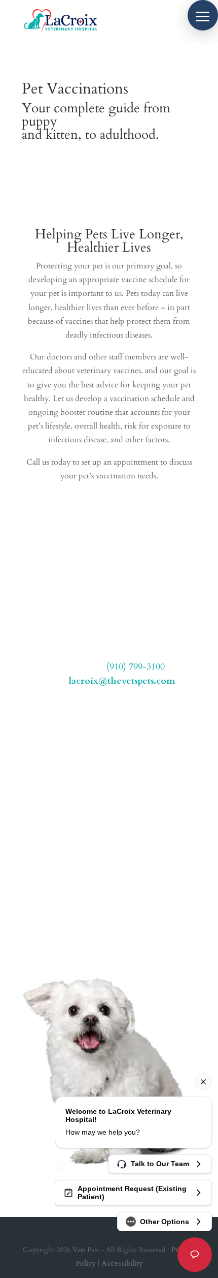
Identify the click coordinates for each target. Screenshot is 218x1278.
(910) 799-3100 (135, 666)
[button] (203, 15)
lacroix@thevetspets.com (121, 681)
